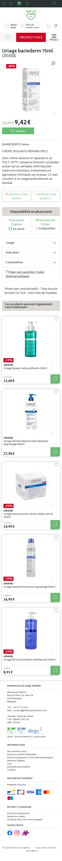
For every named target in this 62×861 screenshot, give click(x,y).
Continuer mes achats (46, 196)
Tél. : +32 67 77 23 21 (17, 707)
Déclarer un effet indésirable (22, 755)
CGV (9, 764)
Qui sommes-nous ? (17, 752)
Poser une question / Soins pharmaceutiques (25, 274)
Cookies (11, 770)
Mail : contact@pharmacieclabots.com (27, 711)
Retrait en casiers (16, 817)
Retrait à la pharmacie (18, 813)
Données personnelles (18, 767)
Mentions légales (16, 761)
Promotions (31, 38)
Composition (14, 262)
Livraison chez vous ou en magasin (24, 820)
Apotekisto (32, 851)
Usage (10, 243)
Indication (12, 252)
